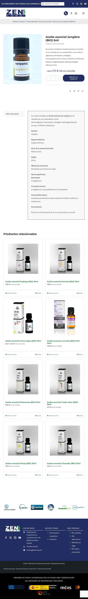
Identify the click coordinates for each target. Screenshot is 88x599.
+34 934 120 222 (32, 547)
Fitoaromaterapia (32, 21)
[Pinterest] (78, 91)
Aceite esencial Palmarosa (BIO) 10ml (22, 402)
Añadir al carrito (73, 78)
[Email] (82, 91)
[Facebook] (70, 91)
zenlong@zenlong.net (34, 550)
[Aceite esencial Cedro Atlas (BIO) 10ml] (64, 379)
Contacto (53, 539)
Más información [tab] (12, 114)
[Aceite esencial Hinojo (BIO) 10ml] (23, 440)
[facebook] (73, 4)
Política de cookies (9, 569)
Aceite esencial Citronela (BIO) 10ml (63, 463)
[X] (74, 91)
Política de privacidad (44, 569)
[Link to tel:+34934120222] (66, 13)
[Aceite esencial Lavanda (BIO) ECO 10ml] (64, 318)
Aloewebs (62, 563)
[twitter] (77, 4)
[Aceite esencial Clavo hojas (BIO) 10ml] (23, 318)
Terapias (22, 21)
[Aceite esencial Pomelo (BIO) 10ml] (64, 258)
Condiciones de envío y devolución (26, 569)
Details (39, 293)
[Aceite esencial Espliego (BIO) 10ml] (23, 258)
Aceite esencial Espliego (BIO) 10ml (21, 281)
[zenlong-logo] (16, 9)
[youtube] (85, 4)
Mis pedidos (76, 533)
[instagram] (81, 4)
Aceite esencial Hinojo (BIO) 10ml (20, 463)
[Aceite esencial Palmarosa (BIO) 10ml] (23, 379)
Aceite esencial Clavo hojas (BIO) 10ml (23, 341)
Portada (15, 21)
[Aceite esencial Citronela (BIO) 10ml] (64, 440)
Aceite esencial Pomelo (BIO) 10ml (63, 281)
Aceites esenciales (45, 21)
